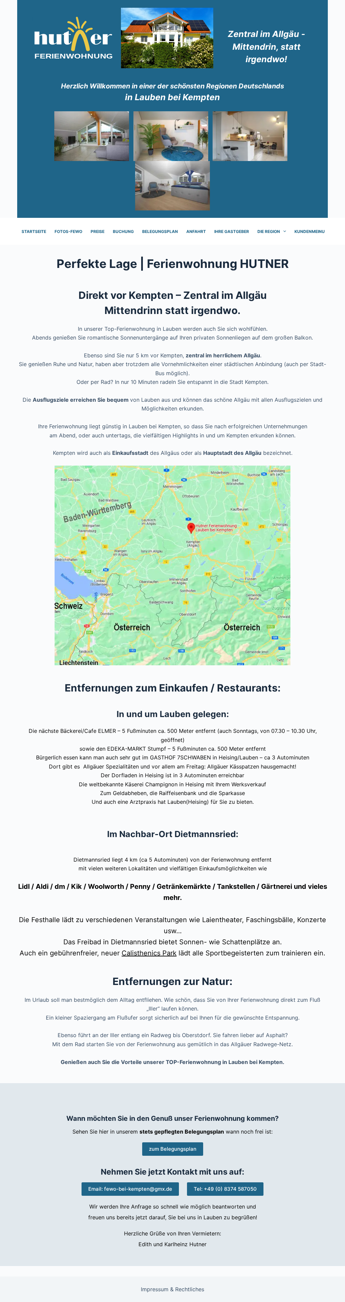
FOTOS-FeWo (68, 231)
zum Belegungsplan (172, 1149)
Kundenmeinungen (315, 231)
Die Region (268, 231)
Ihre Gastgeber (231, 231)
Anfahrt (196, 231)
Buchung (123, 231)
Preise (97, 231)
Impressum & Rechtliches (172, 1289)
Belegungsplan (160, 231)
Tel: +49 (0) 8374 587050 (225, 1189)
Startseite (34, 231)
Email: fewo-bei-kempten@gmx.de (130, 1189)
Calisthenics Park (149, 953)
